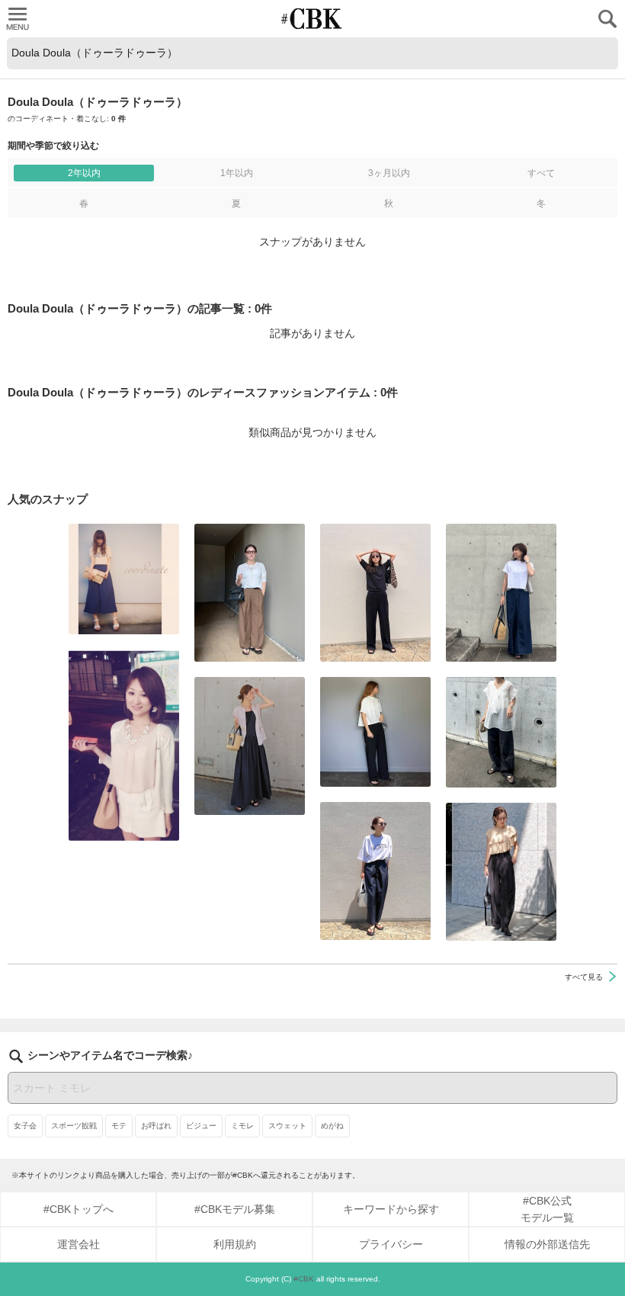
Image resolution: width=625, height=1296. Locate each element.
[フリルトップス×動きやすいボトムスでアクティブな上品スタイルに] (501, 872)
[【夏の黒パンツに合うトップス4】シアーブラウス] (501, 732)
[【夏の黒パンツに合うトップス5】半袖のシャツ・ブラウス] (375, 732)
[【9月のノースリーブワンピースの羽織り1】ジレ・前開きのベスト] (249, 746)
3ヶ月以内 (389, 173)
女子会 (25, 1125)
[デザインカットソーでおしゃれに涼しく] (501, 593)
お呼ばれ (156, 1125)
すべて (541, 173)
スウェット (287, 1125)
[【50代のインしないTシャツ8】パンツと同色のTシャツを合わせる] (375, 593)
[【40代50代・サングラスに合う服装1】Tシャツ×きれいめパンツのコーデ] (375, 871)
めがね (332, 1125)
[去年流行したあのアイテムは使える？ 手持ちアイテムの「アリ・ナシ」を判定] (124, 579)
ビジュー (201, 1125)
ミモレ (242, 1125)
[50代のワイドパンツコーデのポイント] (249, 593)
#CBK (303, 1279)
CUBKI (312, 18)
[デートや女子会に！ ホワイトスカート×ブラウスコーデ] (124, 745)
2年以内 (84, 173)
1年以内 (236, 173)
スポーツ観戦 (74, 1125)
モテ (119, 1125)
